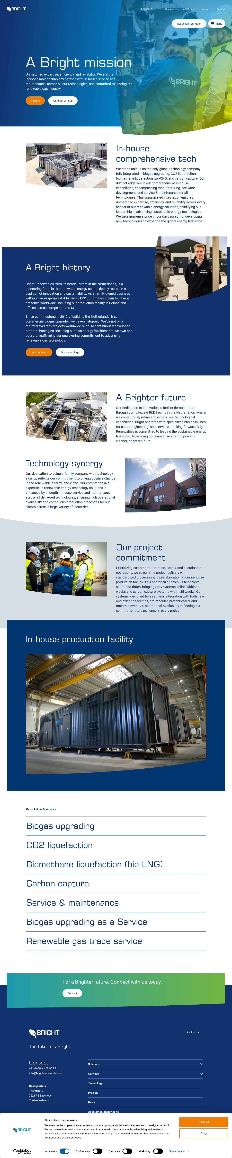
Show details (177, 1151)
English (145, 9)
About (205, 9)
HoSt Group (188, 9)
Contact (221, 9)
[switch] (97, 1151)
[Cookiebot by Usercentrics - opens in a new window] (22, 1151)
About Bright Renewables (103, 1111)
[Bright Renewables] (16, 10)
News (91, 1102)
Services (93, 1073)
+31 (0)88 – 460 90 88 (42, 1068)
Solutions (94, 1064)
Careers (169, 9)
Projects (93, 1092)
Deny (204, 1133)
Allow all (204, 1121)
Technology (95, 1083)
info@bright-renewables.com (46, 1073)
